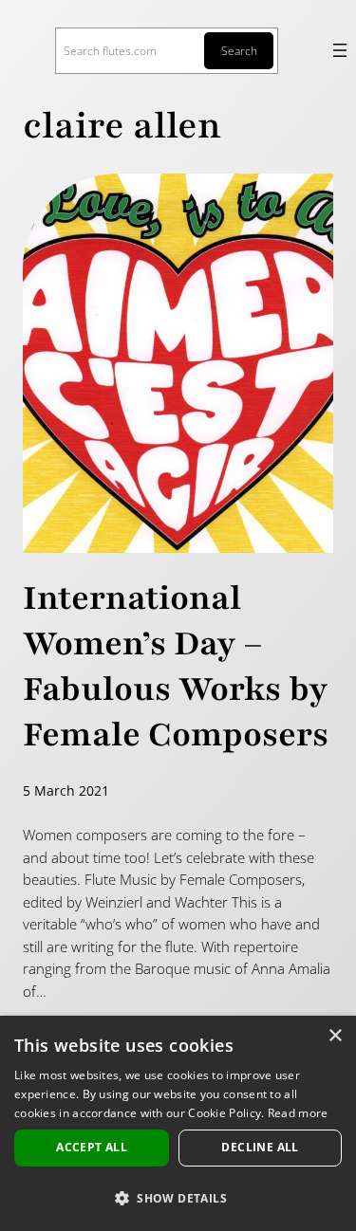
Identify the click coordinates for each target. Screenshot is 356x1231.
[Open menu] (339, 50)
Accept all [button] (91, 1147)
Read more (298, 1113)
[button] (178, 1197)
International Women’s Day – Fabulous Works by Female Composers (175, 667)
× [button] (335, 1036)
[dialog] (178, 1123)
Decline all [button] (259, 1147)
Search (239, 51)
